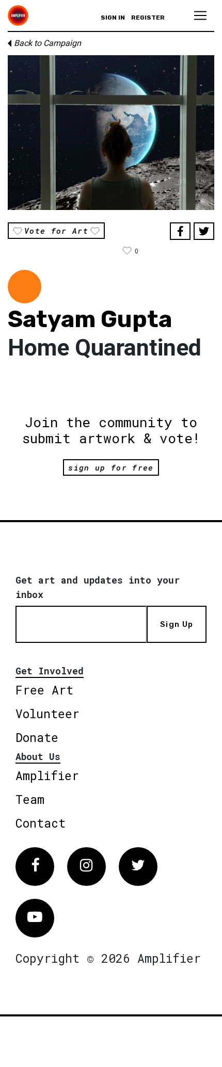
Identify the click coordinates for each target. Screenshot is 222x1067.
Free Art (44, 690)
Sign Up (176, 624)
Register (148, 17)
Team (29, 799)
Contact (40, 823)
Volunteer (47, 713)
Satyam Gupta (90, 319)
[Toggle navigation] (200, 15)
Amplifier (47, 775)
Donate (36, 737)
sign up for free (110, 467)
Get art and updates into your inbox (97, 587)
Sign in (113, 17)
